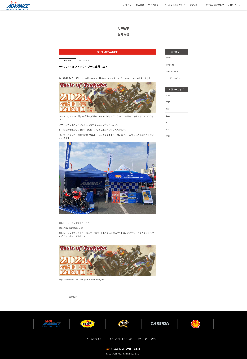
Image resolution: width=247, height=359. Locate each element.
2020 (168, 136)
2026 (168, 95)
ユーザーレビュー (174, 78)
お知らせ (170, 65)
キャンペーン (172, 71)
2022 (168, 123)
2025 (168, 102)
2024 (168, 109)
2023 (168, 116)
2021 (168, 129)
